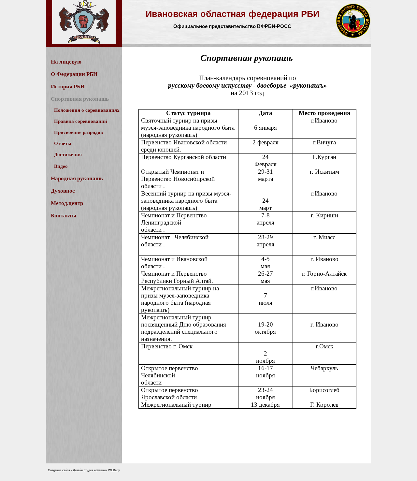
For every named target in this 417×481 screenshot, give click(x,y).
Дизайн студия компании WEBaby (96, 470)
